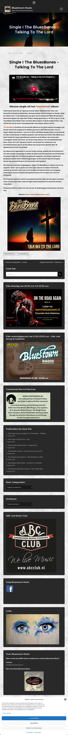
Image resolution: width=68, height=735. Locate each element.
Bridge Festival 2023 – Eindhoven (51, 262)
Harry (9, 53)
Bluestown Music (22, 7)
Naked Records (9, 254)
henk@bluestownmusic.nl (14, 665)
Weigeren (34, 723)
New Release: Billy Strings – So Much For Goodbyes (25, 463)
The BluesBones (22, 254)
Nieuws (29, 53)
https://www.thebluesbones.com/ (37, 194)
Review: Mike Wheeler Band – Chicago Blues (22, 445)
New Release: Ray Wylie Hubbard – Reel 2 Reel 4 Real (25, 469)
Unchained (43, 106)
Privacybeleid (37, 732)
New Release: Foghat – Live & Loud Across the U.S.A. (25, 451)
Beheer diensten (7, 713)
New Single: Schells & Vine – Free (19, 439)
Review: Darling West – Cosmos (16, 262)
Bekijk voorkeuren (34, 728)
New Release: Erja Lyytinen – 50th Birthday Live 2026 (25, 457)
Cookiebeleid (29, 732)
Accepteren (34, 718)
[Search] (60, 274)
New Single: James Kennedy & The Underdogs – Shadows (27, 433)
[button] (65, 699)
